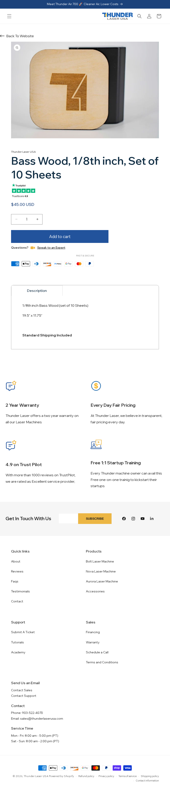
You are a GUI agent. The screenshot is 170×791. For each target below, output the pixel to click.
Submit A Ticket (23, 632)
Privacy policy (106, 776)
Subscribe (95, 518)
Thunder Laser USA (36, 776)
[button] (9, 16)
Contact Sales (21, 690)
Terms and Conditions (102, 662)
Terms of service (127, 776)
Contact (17, 601)
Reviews (17, 571)
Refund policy (86, 776)
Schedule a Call (97, 652)
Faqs (14, 581)
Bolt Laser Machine (100, 561)
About (15, 561)
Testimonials (20, 591)
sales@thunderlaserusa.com (41, 719)
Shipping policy (150, 776)
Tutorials (17, 642)
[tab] (37, 290)
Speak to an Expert (51, 247)
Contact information (147, 780)
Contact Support (23, 696)
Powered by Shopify (61, 776)
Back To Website (20, 36)
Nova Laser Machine (101, 571)
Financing (93, 632)
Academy (18, 652)
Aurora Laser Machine (102, 581)
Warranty (93, 642)
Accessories (95, 591)
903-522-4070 (32, 713)
